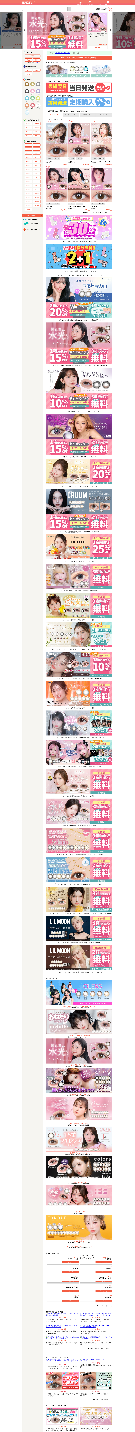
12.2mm (37, 153)
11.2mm (28, 145)
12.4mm (37, 157)
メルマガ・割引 (90, 4)
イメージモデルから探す (57, 76)
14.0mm (28, 123)
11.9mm (28, 149)
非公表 (28, 209)
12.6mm (37, 161)
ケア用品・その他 (33, 223)
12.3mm (28, 157)
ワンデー (28, 70)
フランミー (71, 161)
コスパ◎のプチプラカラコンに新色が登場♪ (79, 1183)
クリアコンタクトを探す (101, 76)
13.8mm (37, 185)
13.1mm (28, 173)
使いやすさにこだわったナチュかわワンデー (79, 1036)
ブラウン (27, 86)
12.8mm (37, 165)
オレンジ (27, 108)
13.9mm (28, 189)
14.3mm (37, 127)
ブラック (27, 94)
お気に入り (99, 4)
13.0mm (37, 169)
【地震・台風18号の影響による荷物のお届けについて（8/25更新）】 (79, 58)
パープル (38, 94)
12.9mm (28, 169)
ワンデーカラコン (54, 114)
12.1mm (28, 153)
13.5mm (28, 181)
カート (110, 9)
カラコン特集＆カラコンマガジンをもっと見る (101, 1402)
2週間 (36, 70)
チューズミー (50, 161)
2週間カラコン (87, 114)
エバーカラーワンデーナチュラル (100, 161)
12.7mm (28, 165)
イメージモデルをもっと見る (105, 1330)
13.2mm (37, 173)
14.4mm (28, 131)
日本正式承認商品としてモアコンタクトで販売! (79, 1007)
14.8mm (28, 136)
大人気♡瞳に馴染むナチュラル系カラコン (79, 1271)
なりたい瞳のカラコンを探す (79, 76)
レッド (32, 108)
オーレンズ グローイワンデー (77, 206)
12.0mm (37, 149)
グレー (38, 86)
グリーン (32, 101)
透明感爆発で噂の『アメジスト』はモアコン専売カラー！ (79, 1153)
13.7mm (28, 185)
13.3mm (28, 177)
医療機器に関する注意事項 (62, 53)
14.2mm (28, 127)
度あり (28, 60)
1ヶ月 (28, 74)
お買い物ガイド (80, 4)
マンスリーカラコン (71, 114)
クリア (27, 115)
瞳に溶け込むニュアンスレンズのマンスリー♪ (79, 1241)
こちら (36, 62)
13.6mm (37, 181)
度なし (36, 60)
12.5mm (28, 161)
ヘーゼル (32, 86)
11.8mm (37, 145)
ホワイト (38, 108)
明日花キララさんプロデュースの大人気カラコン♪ (79, 1095)
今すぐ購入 (97, 47)
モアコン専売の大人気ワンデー (79, 1212)
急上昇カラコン (104, 114)
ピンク (32, 94)
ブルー (27, 101)
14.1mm (37, 123)
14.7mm (28, 205)
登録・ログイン (108, 4)
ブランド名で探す (31, 229)
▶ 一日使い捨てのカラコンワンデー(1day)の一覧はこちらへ (98, 212)
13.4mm (37, 177)
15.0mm (37, 136)
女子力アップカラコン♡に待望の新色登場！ (79, 1124)
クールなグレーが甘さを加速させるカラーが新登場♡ (79, 1065)
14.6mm (37, 201)
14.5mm (37, 131)
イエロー (38, 101)
